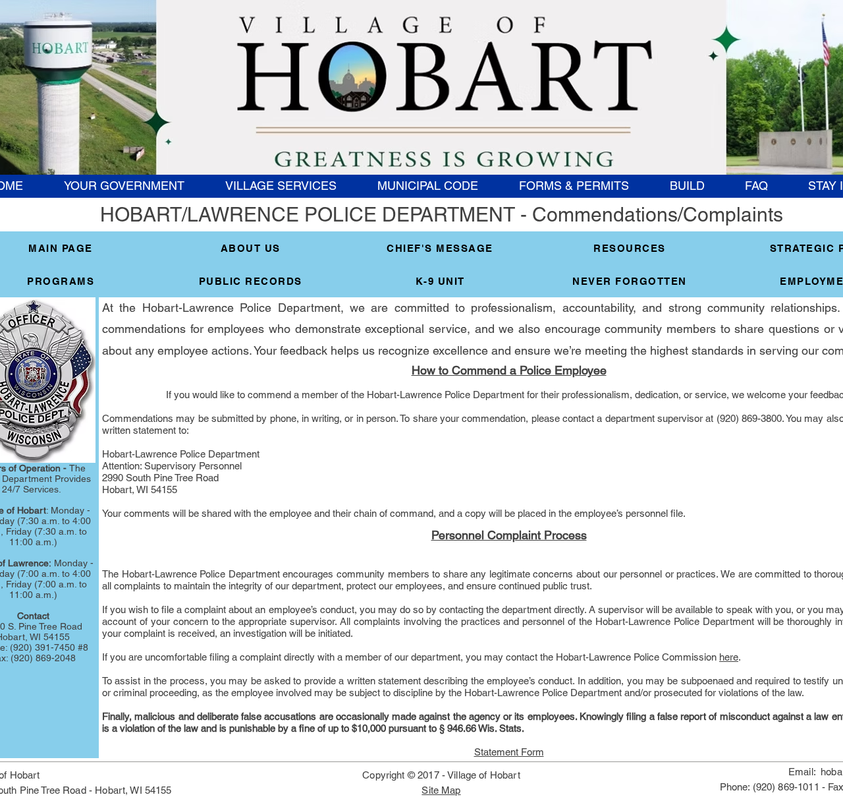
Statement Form (509, 751)
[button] (123, 186)
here (728, 657)
